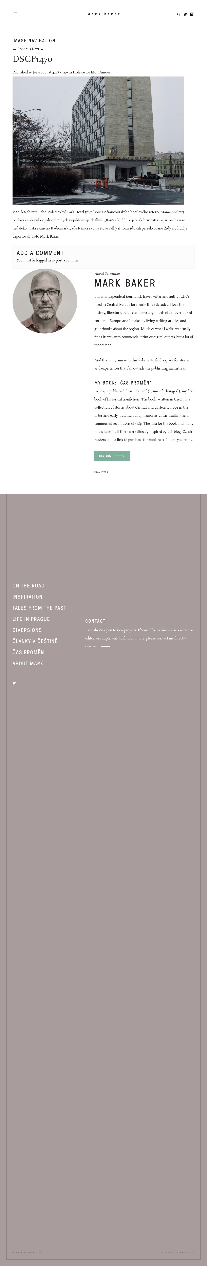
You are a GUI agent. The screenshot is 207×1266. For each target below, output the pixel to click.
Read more (101, 471)
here (161, 440)
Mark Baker (104, 14)
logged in (43, 260)
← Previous (22, 49)
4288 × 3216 (60, 72)
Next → (38, 49)
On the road (29, 585)
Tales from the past (39, 607)
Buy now (105, 456)
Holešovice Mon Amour (92, 72)
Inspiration (28, 596)
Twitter (185, 14)
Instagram (191, 14)
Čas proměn (28, 652)
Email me (91, 646)
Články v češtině (35, 641)
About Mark (28, 663)
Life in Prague (31, 618)
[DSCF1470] (98, 204)
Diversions (27, 629)
